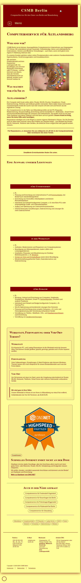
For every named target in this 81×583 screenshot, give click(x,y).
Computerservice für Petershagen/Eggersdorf (40, 502)
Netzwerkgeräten (46, 299)
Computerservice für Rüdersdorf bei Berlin (40, 506)
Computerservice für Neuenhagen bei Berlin (40, 498)
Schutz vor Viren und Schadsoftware (27, 257)
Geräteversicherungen (34, 317)
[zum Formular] (40, 146)
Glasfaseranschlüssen (55, 313)
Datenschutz (20, 568)
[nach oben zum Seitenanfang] (4, 579)
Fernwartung (31, 568)
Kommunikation (56, 195)
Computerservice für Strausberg (40, 511)
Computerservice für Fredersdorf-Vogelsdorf (40, 493)
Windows (35, 255)
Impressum (10, 568)
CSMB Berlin (34, 10)
